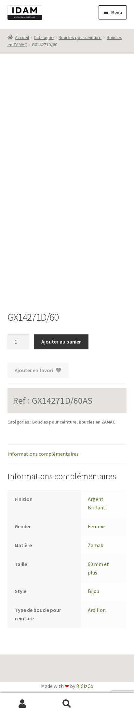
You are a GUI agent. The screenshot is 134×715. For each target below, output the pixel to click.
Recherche (67, 704)
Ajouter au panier (61, 341)
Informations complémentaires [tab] (43, 454)
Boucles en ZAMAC (97, 422)
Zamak (95, 545)
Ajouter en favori (34, 370)
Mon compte (22, 704)
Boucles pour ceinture (80, 37)
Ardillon (97, 610)
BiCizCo (84, 686)
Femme (96, 526)
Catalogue (44, 37)
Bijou (93, 591)
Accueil (22, 37)
